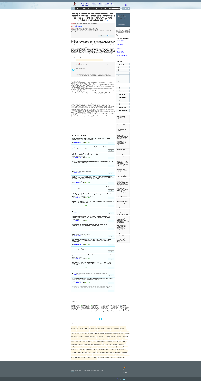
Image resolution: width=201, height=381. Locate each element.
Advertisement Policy (120, 56)
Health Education (80, 347)
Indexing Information (123, 81)
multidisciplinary (107, 357)
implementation (73, 354)
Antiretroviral (83, 357)
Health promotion (96, 333)
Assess (97, 336)
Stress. (110, 344)
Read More (111, 150)
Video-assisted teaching (83, 333)
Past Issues (78, 8)
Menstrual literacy (86, 331)
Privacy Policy (119, 49)
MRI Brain (85, 328)
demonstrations (115, 344)
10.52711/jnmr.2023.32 (77, 172)
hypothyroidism (95, 357)
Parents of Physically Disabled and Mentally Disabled (104, 352)
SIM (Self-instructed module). (101, 341)
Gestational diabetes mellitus (121, 357)
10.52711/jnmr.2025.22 (77, 258)
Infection (80, 355)
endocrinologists (113, 357)
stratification (105, 347)
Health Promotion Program (96, 354)
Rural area (94, 341)
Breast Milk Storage (121, 344)
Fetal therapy (95, 349)
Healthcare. (89, 352)
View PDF (103, 35)
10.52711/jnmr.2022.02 (77, 282)
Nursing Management (91, 328)
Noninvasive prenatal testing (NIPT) (103, 349)
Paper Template (121, 70)
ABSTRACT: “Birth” (109, 341)
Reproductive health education (115, 331)
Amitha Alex (80, 23)
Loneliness (106, 344)
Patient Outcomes (84, 352)
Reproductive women (89, 341)
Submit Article (126, 8)
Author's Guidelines (122, 67)
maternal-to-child (89, 357)
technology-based (79, 331)
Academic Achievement (111, 355)
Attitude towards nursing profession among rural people (83, 248)
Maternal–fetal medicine (74, 349)
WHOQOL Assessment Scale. (117, 352)
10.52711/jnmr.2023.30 (77, 157)
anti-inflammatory (127, 333)
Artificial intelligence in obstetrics (113, 349)
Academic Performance (119, 355)
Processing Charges (122, 78)
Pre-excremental (115, 341)
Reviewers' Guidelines (120, 52)
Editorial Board (86, 8)
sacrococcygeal (116, 354)
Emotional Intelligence (104, 355)
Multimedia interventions (99, 331)
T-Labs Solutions (123, 379)
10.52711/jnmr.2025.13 (77, 26)
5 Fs (119, 346)
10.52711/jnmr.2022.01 (77, 212)
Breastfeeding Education (80, 346)
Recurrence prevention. (96, 355)
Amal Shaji (76, 23)
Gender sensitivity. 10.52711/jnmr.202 (118, 333)
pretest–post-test (125, 336)
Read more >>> (127, 33)
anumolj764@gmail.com (78, 25)
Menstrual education (107, 331)
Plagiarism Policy (119, 48)
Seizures (77, 328)
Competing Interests (120, 40)
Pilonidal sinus (122, 354)
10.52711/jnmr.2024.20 (77, 165)
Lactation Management (89, 346)
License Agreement (120, 44)
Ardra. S (92, 23)
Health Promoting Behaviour (105, 354)
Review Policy (119, 53)
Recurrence (73, 328)
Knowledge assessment (124, 346)
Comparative (94, 352)
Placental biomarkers (122, 349)
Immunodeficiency (77, 357)
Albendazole (81, 328)
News (105, 8)
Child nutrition (104, 339)
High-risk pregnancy (82, 349)
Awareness (122, 331)
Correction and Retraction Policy (122, 55)
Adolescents (102, 333)
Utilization (79, 352)
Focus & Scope (119, 41)
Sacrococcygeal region (74, 355)
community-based (73, 339)
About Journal (78, 378)
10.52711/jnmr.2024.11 (77, 205)
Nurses (103, 344)
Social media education (108, 333)
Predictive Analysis (126, 355)
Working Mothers (73, 346)
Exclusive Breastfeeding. (96, 346)
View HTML (111, 35)
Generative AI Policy (120, 47)
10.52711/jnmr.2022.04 (77, 182)
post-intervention (122, 328)
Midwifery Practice (73, 352)
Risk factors (95, 339)
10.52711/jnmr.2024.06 (77, 267)
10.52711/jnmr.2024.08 (77, 235)
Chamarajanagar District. (87, 347)
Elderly (92, 344)
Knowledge (127, 331)
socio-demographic (74, 344)
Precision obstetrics (89, 349)
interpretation (115, 347)
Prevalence (90, 339)
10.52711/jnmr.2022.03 (77, 142)
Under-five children (85, 339)
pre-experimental (119, 336)
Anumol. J (89, 23)
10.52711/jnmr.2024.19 (77, 274)
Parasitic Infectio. (97, 328)
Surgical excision (89, 355)
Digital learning (77, 333)
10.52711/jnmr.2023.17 (77, 197)
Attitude (72, 333)
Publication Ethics (120, 51)
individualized (110, 347)
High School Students (74, 347)
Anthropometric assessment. (112, 339)
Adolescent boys (92, 331)
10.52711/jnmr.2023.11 (77, 220)
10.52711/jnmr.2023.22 (77, 244)
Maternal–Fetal (94, 347)
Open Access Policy (120, 45)
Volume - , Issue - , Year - (82, 33)
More (101, 8)
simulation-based (103, 328)
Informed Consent (120, 43)
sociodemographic (80, 344)
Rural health (99, 339)
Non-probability (125, 339)
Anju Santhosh (85, 23)
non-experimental (119, 339)
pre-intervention (80, 336)
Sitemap (93, 378)
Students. (72, 357)
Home (73, 8)
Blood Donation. (113, 336)
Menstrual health (90, 333)
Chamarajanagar (103, 346)
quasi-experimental (116, 328)
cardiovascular (121, 347)
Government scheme (82, 341)
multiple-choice (109, 346)
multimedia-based (109, 328)
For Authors (94, 8)
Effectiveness (101, 336)
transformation (100, 347)
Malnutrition (79, 339)
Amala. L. (95, 23)
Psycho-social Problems (97, 344)
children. (112, 354)
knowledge (72, 341)
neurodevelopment (101, 357)
